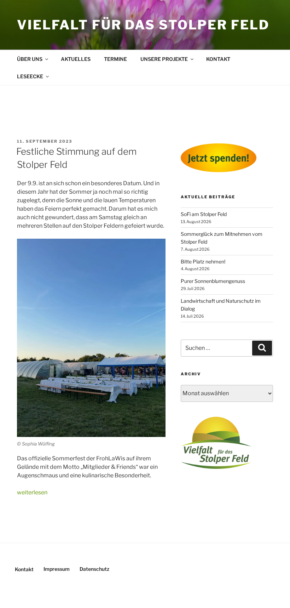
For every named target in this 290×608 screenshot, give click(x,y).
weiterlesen (32, 492)
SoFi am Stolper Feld (204, 214)
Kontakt (218, 59)
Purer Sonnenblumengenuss (213, 281)
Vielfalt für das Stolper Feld (143, 25)
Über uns (29, 59)
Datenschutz (94, 569)
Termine (115, 59)
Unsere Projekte (164, 59)
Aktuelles (76, 59)
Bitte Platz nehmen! (203, 261)
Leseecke (30, 76)
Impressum (57, 569)
